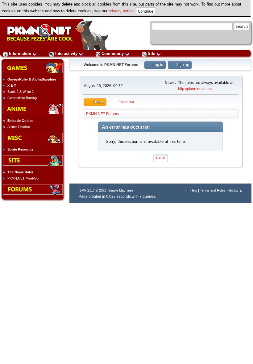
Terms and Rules (213, 190)
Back (160, 158)
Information (20, 53)
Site (151, 53)
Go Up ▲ (235, 190)
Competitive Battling (22, 98)
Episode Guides (20, 120)
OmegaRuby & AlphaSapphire (31, 79)
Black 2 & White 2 (20, 91)
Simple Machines (121, 190)
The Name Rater (20, 172)
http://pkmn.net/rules (195, 89)
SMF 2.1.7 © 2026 (92, 190)
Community (112, 53)
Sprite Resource (20, 149)
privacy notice (121, 11)
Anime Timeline (18, 127)
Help (193, 190)
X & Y (11, 85)
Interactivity (66, 53)
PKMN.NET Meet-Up (23, 178)
